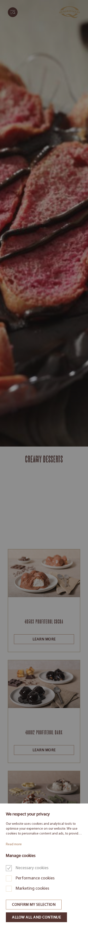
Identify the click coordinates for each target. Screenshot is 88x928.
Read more (14, 844)
